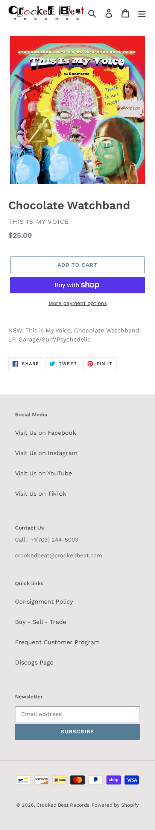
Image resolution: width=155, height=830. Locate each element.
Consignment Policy (44, 601)
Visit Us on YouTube (43, 473)
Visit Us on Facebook (45, 432)
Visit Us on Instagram (46, 453)
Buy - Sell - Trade (40, 621)
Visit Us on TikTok (40, 493)
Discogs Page (34, 662)
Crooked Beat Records (63, 805)
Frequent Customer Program (57, 642)
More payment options (78, 303)
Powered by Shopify (115, 805)
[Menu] (142, 13)
